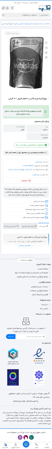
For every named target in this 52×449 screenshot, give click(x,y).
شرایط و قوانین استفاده (39, 290)
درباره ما (25, 3)
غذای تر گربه (18, 24)
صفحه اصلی (34, 3)
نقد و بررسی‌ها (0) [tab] (10, 226)
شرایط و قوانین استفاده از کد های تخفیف (32, 277)
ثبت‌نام (11, 336)
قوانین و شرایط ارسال (40, 294)
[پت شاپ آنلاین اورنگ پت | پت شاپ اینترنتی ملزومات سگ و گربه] (45, 8)
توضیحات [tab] (42, 226)
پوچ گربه (8, 24)
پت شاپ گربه (39, 24)
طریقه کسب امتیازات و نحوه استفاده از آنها (31, 273)
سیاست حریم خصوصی (39, 286)
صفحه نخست (43, 269)
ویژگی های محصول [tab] (28, 226)
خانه (48, 24)
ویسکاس (38, 162)
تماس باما (17, 3)
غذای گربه (28, 24)
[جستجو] (3, 15)
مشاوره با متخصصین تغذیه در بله (30, 145)
